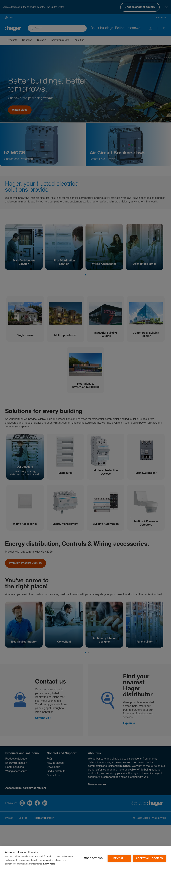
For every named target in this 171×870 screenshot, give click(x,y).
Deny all (119, 858)
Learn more (49, 864)
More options (93, 858)
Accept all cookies (149, 858)
